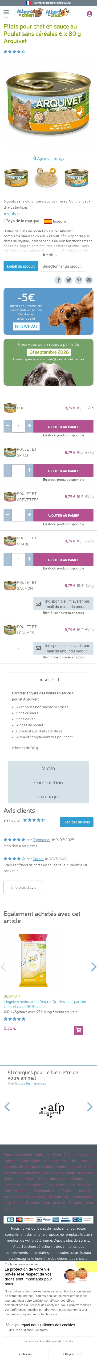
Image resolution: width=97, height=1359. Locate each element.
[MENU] (10, 12)
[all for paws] (49, 1109)
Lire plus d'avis (23, 887)
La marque (48, 796)
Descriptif (48, 679)
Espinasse (41, 839)
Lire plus (48, 254)
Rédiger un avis (77, 822)
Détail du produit (21, 266)
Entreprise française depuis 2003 (52, 2)
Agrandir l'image (50, 158)
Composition (48, 782)
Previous (3, 966)
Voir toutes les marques (27, 1083)
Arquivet (12, 213)
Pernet (38, 858)
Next (94, 966)
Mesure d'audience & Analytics (28, 1330)
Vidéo (48, 768)
